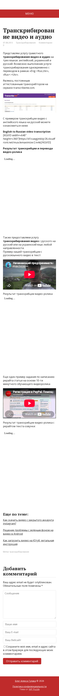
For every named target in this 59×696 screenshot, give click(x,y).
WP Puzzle (34, 689)
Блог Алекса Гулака (25, 680)
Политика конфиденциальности (29, 686)
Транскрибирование (26, 42)
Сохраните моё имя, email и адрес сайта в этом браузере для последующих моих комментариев (29, 650)
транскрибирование (19, 551)
